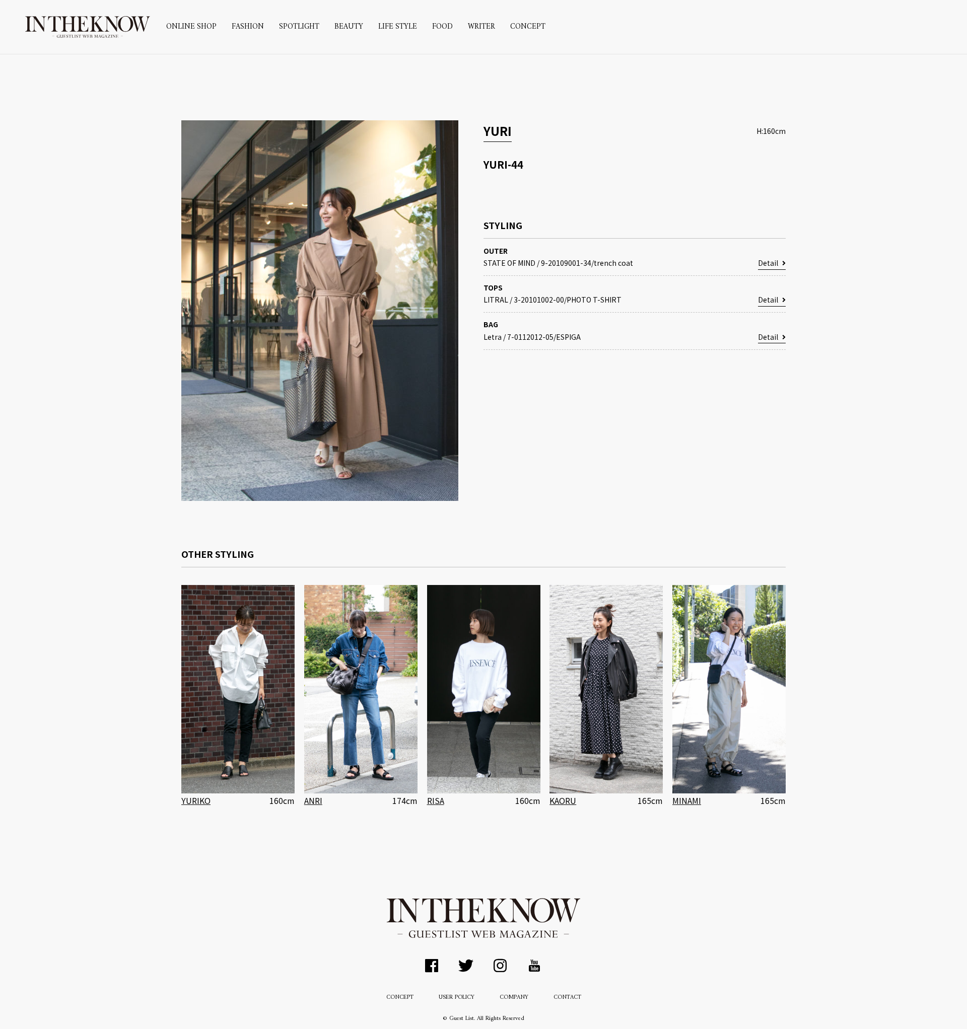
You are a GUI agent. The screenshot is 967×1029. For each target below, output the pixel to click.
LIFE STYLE (397, 27)
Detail (768, 263)
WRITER (481, 27)
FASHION (248, 27)
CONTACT (567, 997)
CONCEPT (527, 27)
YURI (498, 130)
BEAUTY (348, 27)
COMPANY (514, 997)
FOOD (442, 27)
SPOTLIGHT (299, 27)
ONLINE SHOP (191, 27)
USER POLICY (456, 997)
